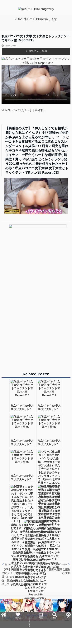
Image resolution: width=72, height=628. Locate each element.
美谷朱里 (40, 110)
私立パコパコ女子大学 (18, 110)
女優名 (41, 613)
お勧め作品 (29, 618)
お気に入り (17, 615)
